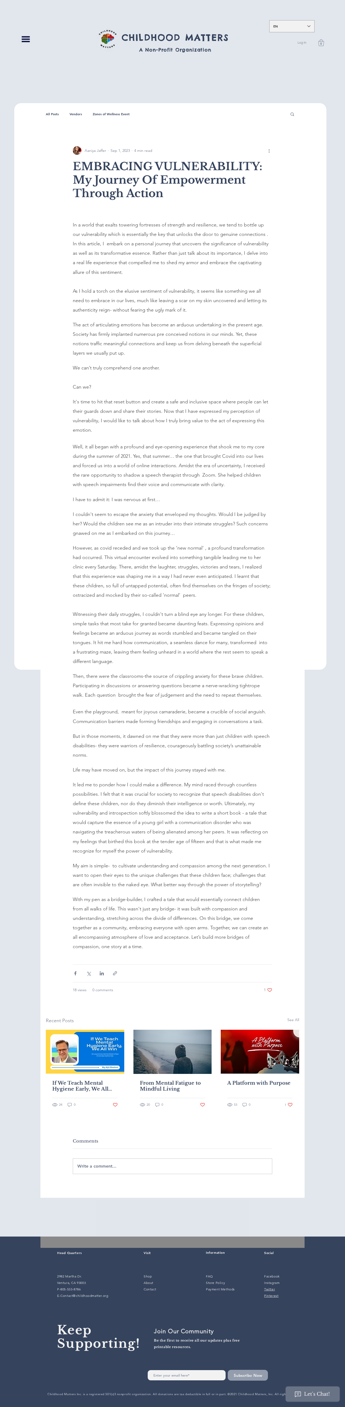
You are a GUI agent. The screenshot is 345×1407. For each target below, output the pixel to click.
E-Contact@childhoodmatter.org (82, 1296)
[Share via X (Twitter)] (88, 973)
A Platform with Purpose (259, 1083)
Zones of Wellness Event (111, 114)
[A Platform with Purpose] (260, 1052)
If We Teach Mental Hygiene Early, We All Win (80, 1086)
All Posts (52, 114)
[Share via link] (115, 973)
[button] (26, 39)
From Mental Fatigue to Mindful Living (170, 1086)
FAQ (209, 1276)
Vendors (76, 114)
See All (293, 1019)
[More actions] (269, 150)
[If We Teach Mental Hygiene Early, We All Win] (85, 1052)
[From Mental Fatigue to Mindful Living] (172, 1052)
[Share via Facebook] (75, 973)
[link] (321, 42)
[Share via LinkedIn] (101, 973)
